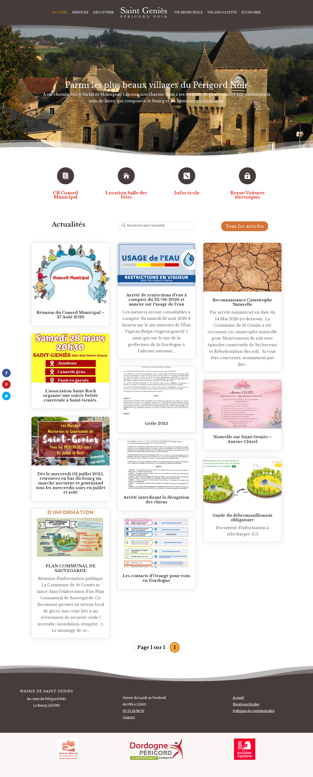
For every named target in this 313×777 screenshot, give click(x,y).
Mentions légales (246, 704)
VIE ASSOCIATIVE (222, 12)
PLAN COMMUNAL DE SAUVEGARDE (70, 568)
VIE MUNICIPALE (188, 12)
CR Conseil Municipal (65, 195)
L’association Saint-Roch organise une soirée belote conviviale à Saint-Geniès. (70, 396)
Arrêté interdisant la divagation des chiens (156, 499)
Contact (129, 717)
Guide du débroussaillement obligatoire (242, 517)
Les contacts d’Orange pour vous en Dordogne (156, 578)
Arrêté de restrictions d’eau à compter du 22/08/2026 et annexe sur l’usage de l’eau (156, 300)
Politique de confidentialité (253, 711)
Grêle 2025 (156, 423)
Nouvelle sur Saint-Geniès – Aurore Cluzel (242, 439)
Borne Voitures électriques (247, 195)
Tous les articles (244, 226)
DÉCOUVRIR (103, 12)
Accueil (59, 12)
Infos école (187, 192)
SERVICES (80, 12)
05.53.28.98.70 (133, 711)
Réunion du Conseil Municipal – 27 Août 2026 (70, 315)
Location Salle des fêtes (126, 195)
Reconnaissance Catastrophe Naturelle (242, 302)
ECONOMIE (251, 12)
